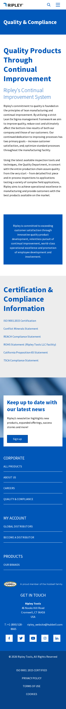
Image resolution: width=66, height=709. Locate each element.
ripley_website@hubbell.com (44, 624)
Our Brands (12, 564)
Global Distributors (18, 526)
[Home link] (13, 4)
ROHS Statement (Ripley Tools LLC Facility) (30, 344)
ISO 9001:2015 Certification (20, 320)
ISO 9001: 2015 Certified (31, 670)
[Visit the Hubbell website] (33, 584)
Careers (9, 488)
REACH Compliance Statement (22, 336)
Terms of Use (31, 686)
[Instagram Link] (44, 638)
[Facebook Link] (9, 638)
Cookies (31, 694)
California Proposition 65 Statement (26, 352)
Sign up (17, 439)
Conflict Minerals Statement (21, 328)
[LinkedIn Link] (56, 638)
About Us (10, 477)
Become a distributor (19, 537)
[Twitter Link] (21, 638)
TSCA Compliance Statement (21, 360)
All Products (13, 466)
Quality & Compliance (18, 499)
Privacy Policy (31, 678)
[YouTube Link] (33, 638)
